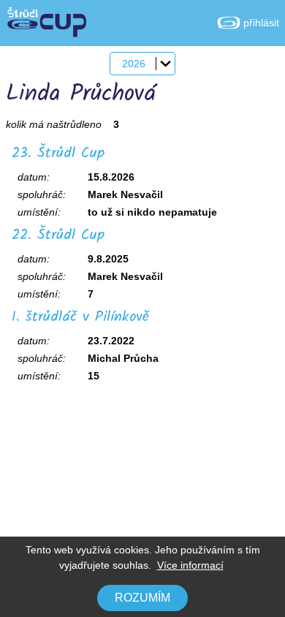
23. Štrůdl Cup (58, 153)
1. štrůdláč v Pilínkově (80, 317)
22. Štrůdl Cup (58, 235)
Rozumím (142, 597)
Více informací (190, 565)
